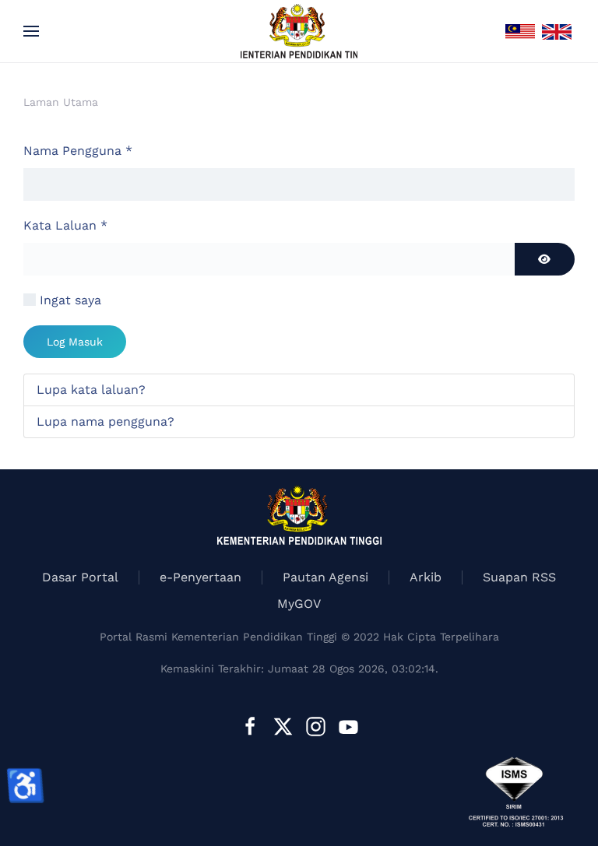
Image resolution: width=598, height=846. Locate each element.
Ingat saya (70, 300)
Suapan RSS (519, 577)
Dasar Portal (80, 577)
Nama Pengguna (77, 150)
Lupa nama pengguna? (105, 421)
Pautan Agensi (325, 577)
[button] (31, 31)
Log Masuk (75, 341)
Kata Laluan (65, 225)
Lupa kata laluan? (91, 389)
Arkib (425, 577)
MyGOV (299, 603)
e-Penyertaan (200, 577)
